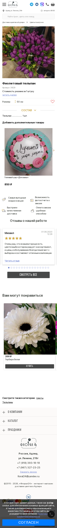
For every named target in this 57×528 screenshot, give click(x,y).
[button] (9, 267)
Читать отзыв (12, 260)
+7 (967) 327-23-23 (28, 467)
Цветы (39, 398)
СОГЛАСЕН (28, 522)
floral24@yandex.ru (28, 476)
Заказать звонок (28, 472)
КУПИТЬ (29, 366)
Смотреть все (28, 275)
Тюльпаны (7, 402)
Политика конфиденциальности (32, 515)
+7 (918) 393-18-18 (28, 462)
